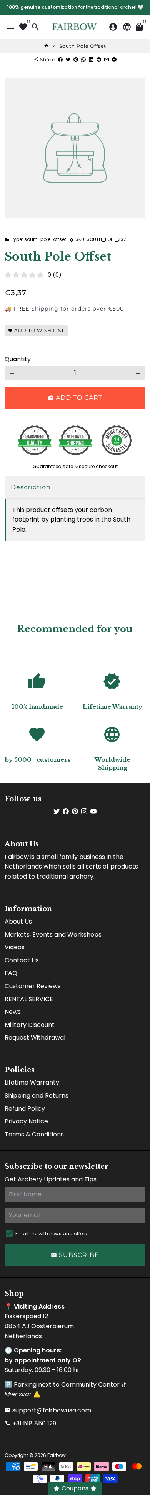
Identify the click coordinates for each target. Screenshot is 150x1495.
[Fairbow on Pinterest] (75, 811)
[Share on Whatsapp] (83, 59)
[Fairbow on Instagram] (84, 811)
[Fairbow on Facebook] (66, 811)
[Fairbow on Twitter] (56, 811)
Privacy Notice (26, 1121)
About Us (18, 921)
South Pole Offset (82, 46)
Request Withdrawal (35, 1037)
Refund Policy (25, 1108)
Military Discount (30, 1024)
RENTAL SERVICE (29, 999)
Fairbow (56, 1455)
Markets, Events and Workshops (53, 934)
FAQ (11, 972)
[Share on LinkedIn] (91, 59)
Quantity (18, 359)
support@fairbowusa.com (48, 1410)
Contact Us (22, 960)
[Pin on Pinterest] (75, 59)
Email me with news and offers (51, 1233)
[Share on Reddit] (99, 59)
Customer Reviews (33, 986)
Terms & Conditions (34, 1134)
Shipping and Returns (36, 1095)
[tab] (75, 487)
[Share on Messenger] (114, 59)
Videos (15, 947)
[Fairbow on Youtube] (93, 811)
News (13, 1011)
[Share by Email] (106, 59)
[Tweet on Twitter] (68, 59)
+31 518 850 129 (30, 1423)
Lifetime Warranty (32, 1082)
